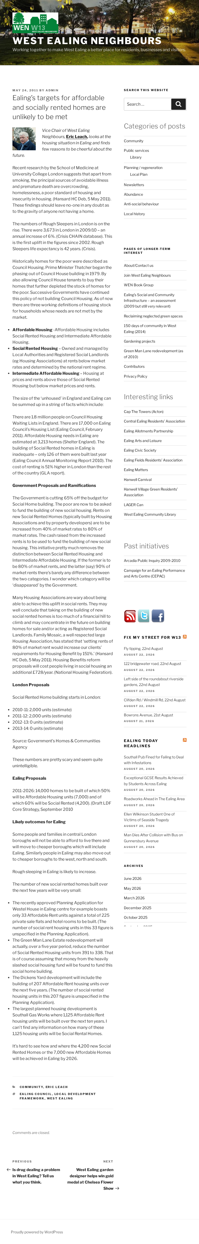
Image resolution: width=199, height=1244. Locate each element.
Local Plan (138, 174)
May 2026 (132, 888)
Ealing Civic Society (140, 450)
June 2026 (132, 878)
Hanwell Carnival (138, 479)
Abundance (133, 194)
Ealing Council (36, 1094)
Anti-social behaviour (141, 204)
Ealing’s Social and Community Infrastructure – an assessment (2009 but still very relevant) (150, 301)
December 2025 (137, 908)
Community (31, 1087)
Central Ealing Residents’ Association (154, 421)
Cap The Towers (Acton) (144, 411)
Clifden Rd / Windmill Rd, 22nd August (155, 700)
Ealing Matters (136, 469)
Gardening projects (139, 341)
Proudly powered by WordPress (37, 1232)
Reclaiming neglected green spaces (153, 316)
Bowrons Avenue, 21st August (148, 715)
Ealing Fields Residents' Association (153, 460)
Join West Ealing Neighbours (147, 275)
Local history (134, 214)
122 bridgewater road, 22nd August (152, 663)
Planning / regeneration (143, 167)
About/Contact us (138, 265)
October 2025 (135, 917)
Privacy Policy (135, 376)
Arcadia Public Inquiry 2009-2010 (152, 560)
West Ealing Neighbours (87, 40)
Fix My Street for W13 (152, 637)
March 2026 (134, 898)
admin (52, 90)
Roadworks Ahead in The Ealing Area (154, 799)
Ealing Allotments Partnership (148, 431)
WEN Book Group (138, 285)
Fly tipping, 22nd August (143, 648)
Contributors (134, 366)
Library (135, 157)
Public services (136, 150)
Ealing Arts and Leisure (143, 440)
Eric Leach (76, 136)
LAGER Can (133, 504)
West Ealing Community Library (150, 514)
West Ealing (60, 1098)
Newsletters (134, 184)
